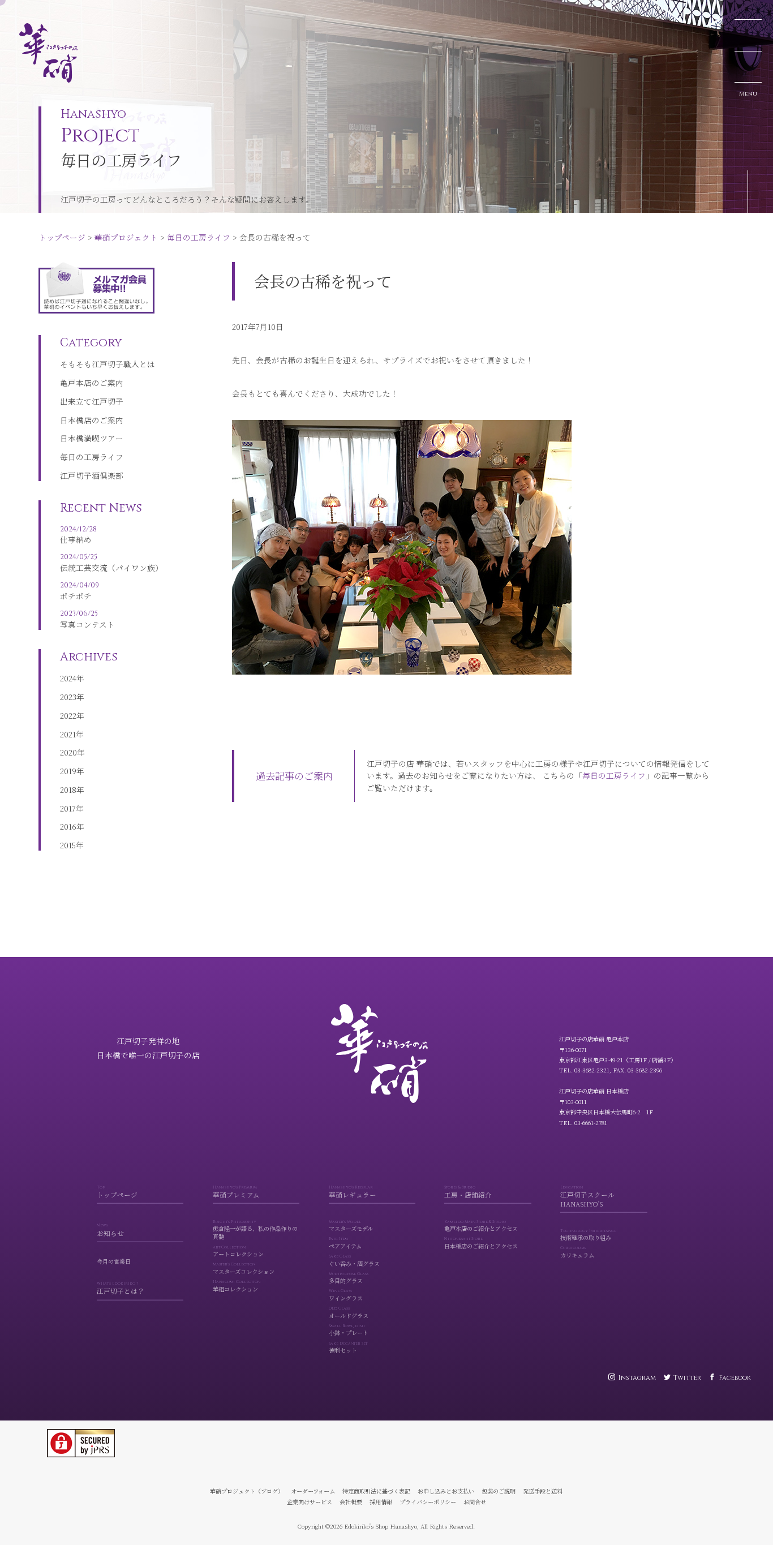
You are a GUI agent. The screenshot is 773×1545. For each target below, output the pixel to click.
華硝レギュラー (352, 1192)
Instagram (637, 1378)
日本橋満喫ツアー (91, 438)
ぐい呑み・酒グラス (354, 1261)
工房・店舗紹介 (468, 1192)
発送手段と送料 (542, 1491)
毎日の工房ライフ (165, 10)
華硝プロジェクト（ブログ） (247, 1491)
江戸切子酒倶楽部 (91, 475)
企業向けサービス (309, 1501)
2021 (68, 734)
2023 (68, 696)
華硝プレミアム (236, 1192)
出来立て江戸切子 (91, 401)
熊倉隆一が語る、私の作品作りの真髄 (255, 1230)
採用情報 (381, 1501)
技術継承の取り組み (588, 1235)
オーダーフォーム (313, 1491)
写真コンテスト (87, 619)
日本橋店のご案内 (91, 420)
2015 (68, 845)
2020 (68, 752)
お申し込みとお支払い (446, 1491)
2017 (68, 808)
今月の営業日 (114, 1262)
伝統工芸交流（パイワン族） (111, 562)
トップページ (29, 10)
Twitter (687, 1378)
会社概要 (351, 1501)
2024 (68, 678)
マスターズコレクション (243, 1269)
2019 (68, 770)
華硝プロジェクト (93, 10)
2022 (68, 715)
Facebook (735, 1378)
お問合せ (474, 1501)
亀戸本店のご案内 (91, 382)
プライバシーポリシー (428, 1501)
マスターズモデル (351, 1226)
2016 (68, 826)
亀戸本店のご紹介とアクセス (481, 1226)
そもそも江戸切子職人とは (107, 364)
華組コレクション (236, 1286)
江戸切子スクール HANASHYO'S (587, 1197)
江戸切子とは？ (120, 1288)
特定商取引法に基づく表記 (376, 1491)
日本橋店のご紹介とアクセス (481, 1243)
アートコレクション (238, 1252)
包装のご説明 (499, 1491)
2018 (68, 789)
